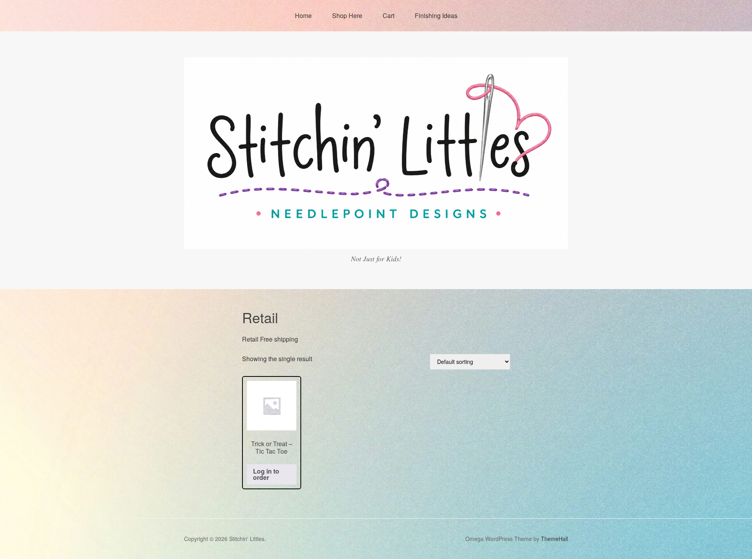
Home (303, 15)
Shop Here (347, 15)
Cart (388, 15)
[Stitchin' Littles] (376, 242)
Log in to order (266, 474)
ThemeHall (554, 539)
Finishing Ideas (436, 15)
